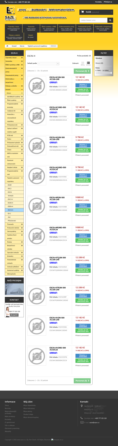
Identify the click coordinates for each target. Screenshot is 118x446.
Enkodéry (10, 256)
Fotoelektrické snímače (11, 261)
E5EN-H (10, 206)
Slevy (7, 405)
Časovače (10, 224)
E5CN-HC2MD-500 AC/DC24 (58, 108)
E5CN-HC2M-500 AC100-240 (57, 78)
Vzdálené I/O (11, 111)
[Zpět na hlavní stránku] (7, 46)
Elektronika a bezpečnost (103, 28)
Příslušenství (12, 221)
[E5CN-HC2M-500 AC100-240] (36, 86)
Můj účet (28, 401)
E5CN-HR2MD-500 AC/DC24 (58, 229)
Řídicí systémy (11, 100)
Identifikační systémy (13, 97)
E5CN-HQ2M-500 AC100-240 (57, 138)
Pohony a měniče (14, 36)
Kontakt (14, 300)
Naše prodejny (10, 416)
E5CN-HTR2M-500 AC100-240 (58, 289)
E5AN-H (10, 203)
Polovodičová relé (13, 146)
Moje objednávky (30, 405)
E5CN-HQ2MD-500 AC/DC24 (58, 168)
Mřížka (83, 65)
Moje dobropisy (29, 408)
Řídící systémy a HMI (49, 28)
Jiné (9, 217)
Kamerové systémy (13, 270)
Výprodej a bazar (13, 28)
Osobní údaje (28, 414)
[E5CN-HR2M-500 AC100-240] (36, 206)
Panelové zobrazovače (11, 162)
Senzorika (31, 28)
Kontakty (98, 2)
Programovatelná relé (12, 172)
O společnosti (10, 422)
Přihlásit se (108, 2)
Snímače (10, 196)
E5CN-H (10, 210)
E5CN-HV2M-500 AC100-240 (57, 319)
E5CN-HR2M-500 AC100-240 (57, 198)
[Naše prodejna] (14, 289)
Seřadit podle (32, 63)
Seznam (88, 65)
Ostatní (30, 36)
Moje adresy (28, 411)
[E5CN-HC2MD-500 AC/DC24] (36, 116)
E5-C (9, 213)
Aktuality (8, 431)
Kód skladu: (54, 87)
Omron (9, 93)
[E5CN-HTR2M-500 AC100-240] (36, 296)
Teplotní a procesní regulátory (13, 179)
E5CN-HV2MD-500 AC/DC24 (58, 349)
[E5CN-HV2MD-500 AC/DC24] (36, 356)
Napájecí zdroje (12, 167)
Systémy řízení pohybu (11, 236)
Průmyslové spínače (13, 142)
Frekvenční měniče (13, 228)
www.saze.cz (21, 440)
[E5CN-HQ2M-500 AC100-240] (36, 146)
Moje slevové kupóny (31, 417)
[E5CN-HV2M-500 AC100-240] (36, 326)
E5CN (10, 192)
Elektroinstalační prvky (66, 28)
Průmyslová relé (12, 125)
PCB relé (10, 135)
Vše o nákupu (10, 425)
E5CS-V (10, 199)
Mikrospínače (11, 274)
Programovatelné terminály (12, 105)
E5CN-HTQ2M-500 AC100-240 (58, 259)
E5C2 (9, 188)
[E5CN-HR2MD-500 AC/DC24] (36, 236)
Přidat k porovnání (82, 95)
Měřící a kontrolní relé (12, 155)
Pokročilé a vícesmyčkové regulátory (11, 118)
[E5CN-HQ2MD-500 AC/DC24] (36, 176)
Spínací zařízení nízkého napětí (12, 130)
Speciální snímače (13, 252)
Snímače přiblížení (13, 267)
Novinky (8, 408)
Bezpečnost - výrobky (11, 247)
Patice (9, 139)
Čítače (9, 150)
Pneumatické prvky (85, 28)
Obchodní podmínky (12, 428)
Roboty (9, 242)
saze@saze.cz (94, 422)
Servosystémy (11, 231)
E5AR (10, 185)
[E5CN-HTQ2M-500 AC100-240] (36, 266)
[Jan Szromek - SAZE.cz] (40, 13)
